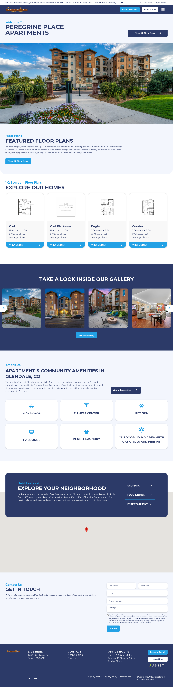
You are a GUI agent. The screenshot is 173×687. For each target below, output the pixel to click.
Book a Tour (150, 9)
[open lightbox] (21, 308)
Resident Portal (157, 652)
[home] (16, 9)
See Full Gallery (86, 335)
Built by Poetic (94, 676)
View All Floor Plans (18, 161)
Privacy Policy (110, 676)
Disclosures (125, 676)
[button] (164, 9)
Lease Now (157, 659)
